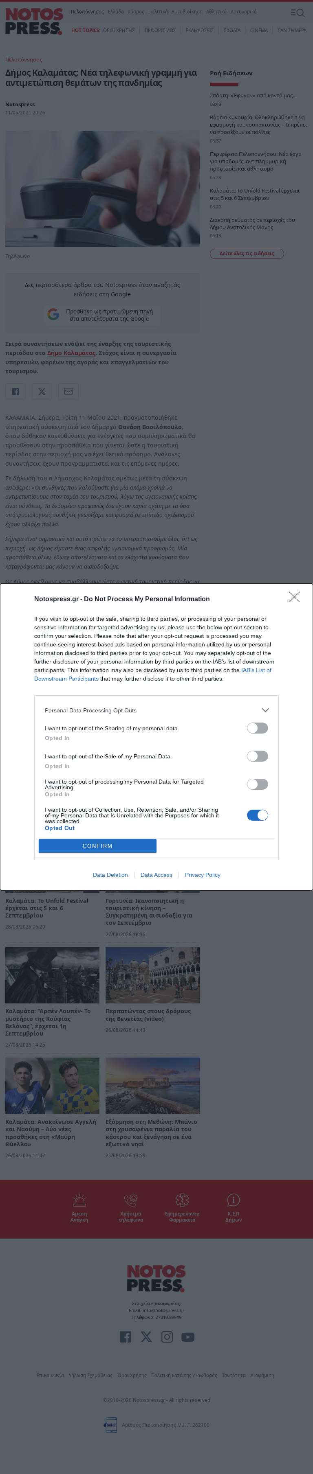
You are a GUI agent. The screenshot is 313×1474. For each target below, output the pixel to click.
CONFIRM (98, 846)
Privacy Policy (202, 875)
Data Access (156, 875)
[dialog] (156, 737)
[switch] (257, 728)
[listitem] (156, 710)
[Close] (297, 599)
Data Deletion (110, 875)
